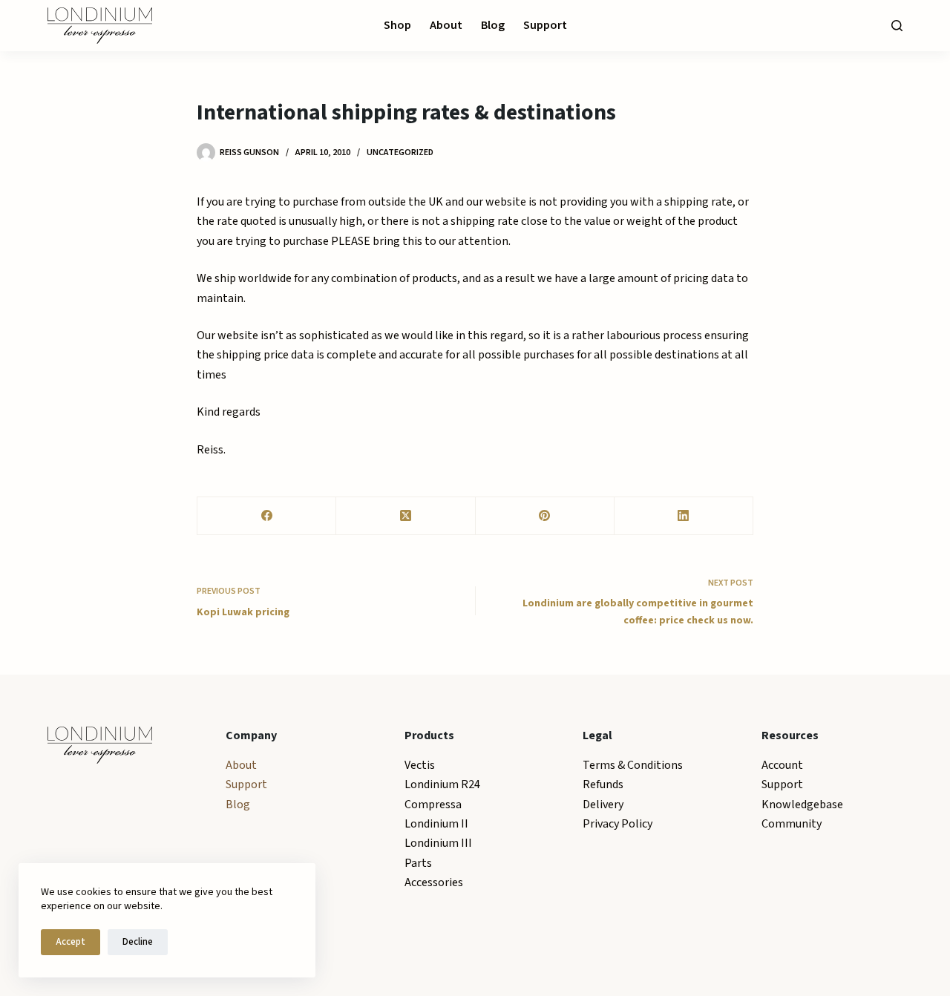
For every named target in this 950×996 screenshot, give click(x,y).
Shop (397, 25)
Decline (137, 942)
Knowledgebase (802, 804)
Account (782, 765)
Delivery (603, 804)
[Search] (896, 25)
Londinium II (436, 824)
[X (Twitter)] (405, 516)
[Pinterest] (545, 516)
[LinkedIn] (684, 516)
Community (791, 824)
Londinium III (438, 843)
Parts (418, 863)
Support (545, 25)
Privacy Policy (617, 824)
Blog (493, 25)
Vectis (419, 765)
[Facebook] (266, 516)
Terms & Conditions (633, 765)
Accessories (433, 882)
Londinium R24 (442, 784)
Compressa (433, 804)
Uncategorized (400, 152)
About (446, 25)
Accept (70, 942)
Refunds (603, 784)
